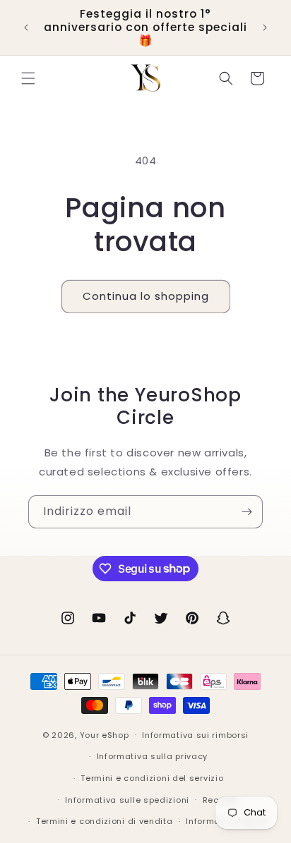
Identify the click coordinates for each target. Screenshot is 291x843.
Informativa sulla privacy (152, 756)
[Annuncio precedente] (26, 27)
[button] (28, 78)
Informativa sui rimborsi (195, 735)
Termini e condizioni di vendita (104, 821)
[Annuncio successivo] (264, 27)
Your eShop (104, 734)
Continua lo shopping (146, 296)
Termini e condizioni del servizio (152, 778)
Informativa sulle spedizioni (127, 800)
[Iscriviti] (246, 511)
